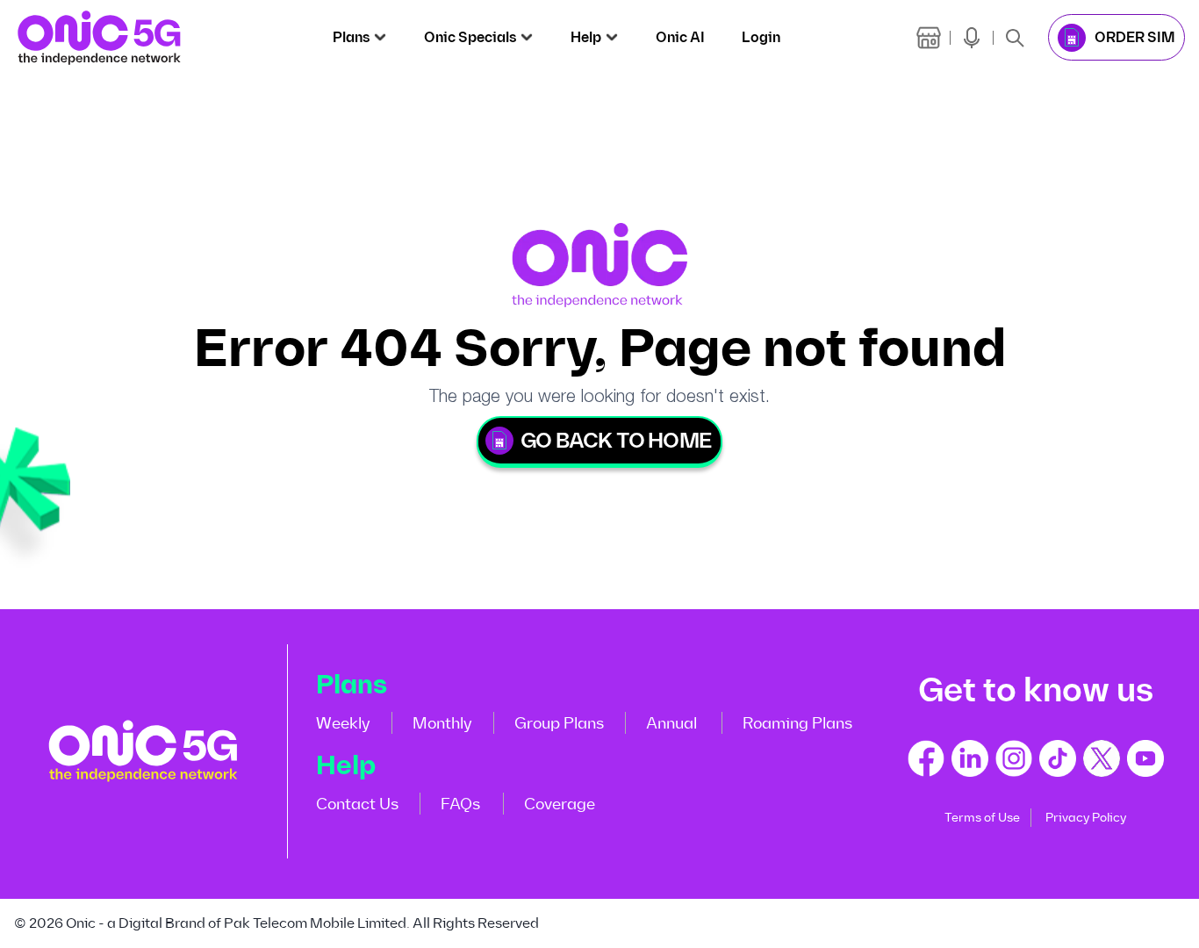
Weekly (343, 723)
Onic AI (680, 38)
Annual (671, 723)
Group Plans (559, 723)
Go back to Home (616, 440)
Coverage (559, 804)
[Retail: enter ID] (929, 38)
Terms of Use (982, 817)
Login (761, 38)
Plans (351, 38)
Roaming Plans (797, 723)
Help (586, 38)
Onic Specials (470, 38)
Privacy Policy (1085, 817)
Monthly (442, 723)
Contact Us (357, 804)
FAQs (460, 804)
